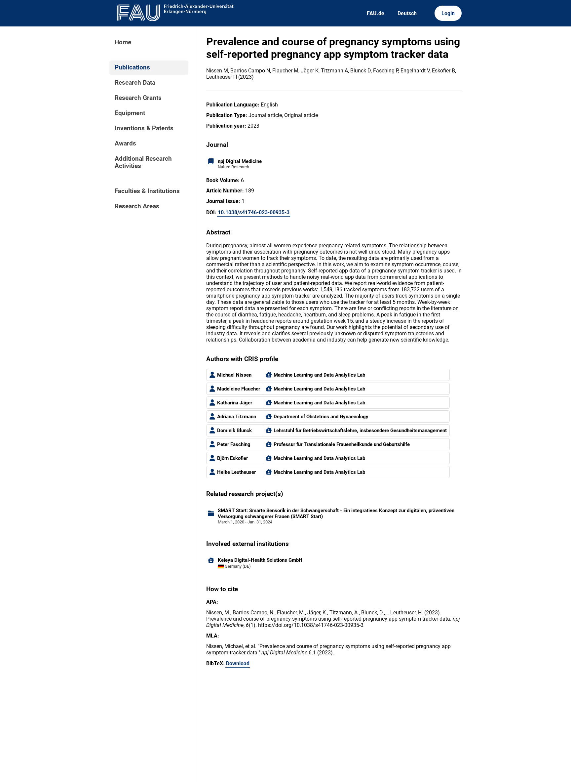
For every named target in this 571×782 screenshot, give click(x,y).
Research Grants (138, 98)
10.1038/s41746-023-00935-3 (253, 212)
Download (237, 663)
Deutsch (407, 13)
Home (123, 42)
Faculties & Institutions (147, 191)
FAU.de (375, 13)
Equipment (130, 113)
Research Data (135, 82)
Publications (132, 67)
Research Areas (137, 206)
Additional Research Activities (143, 162)
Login (448, 13)
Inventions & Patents (144, 128)
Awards (125, 143)
